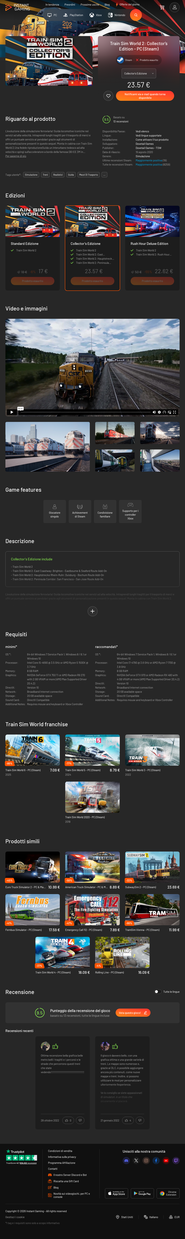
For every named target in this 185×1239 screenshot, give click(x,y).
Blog (107, 4)
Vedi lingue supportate (149, 135)
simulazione (31, 174)
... (104, 174)
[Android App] (142, 1193)
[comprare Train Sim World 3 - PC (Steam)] (152, 750)
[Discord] (126, 1160)
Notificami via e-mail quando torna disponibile (145, 95)
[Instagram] (146, 1160)
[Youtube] (166, 1160)
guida (71, 174)
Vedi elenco (142, 131)
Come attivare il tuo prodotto (152, 139)
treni (45, 174)
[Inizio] (17, 7)
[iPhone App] (116, 1193)
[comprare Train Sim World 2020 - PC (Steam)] (92, 797)
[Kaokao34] (105, 1046)
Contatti (52, 1168)
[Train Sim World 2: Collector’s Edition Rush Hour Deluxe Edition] (152, 248)
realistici (58, 174)
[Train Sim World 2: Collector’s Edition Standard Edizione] (32, 248)
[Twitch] (176, 1160)
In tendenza (52, 4)
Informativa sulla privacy (62, 1156)
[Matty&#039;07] (45, 1046)
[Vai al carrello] (162, 7)
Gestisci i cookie (15, 1217)
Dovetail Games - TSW (148, 147)
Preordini (69, 4)
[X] (136, 1160)
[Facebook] (156, 1160)
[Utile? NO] (80, 1120)
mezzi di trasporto (88, 174)
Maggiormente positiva (149, 160)
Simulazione (143, 156)
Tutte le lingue (171, 991)
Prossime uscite (90, 4)
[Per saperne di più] (62, 1080)
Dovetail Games (145, 143)
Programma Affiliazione (61, 1162)
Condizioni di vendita (60, 1150)
